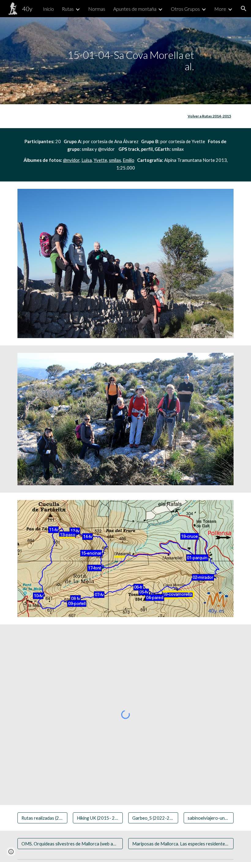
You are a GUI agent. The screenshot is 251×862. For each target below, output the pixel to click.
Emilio (128, 160)
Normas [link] (96, 9)
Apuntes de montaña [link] (134, 9)
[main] (125, 60)
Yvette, (101, 160)
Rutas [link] (68, 9)
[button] (243, 8)
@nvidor (71, 160)
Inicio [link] (48, 9)
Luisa (86, 160)
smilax (115, 160)
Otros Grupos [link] (185, 9)
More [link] (220, 9)
